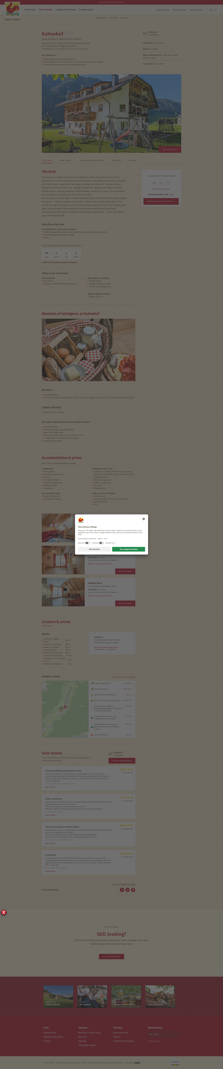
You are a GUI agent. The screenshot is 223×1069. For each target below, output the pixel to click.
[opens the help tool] (3, 912)
